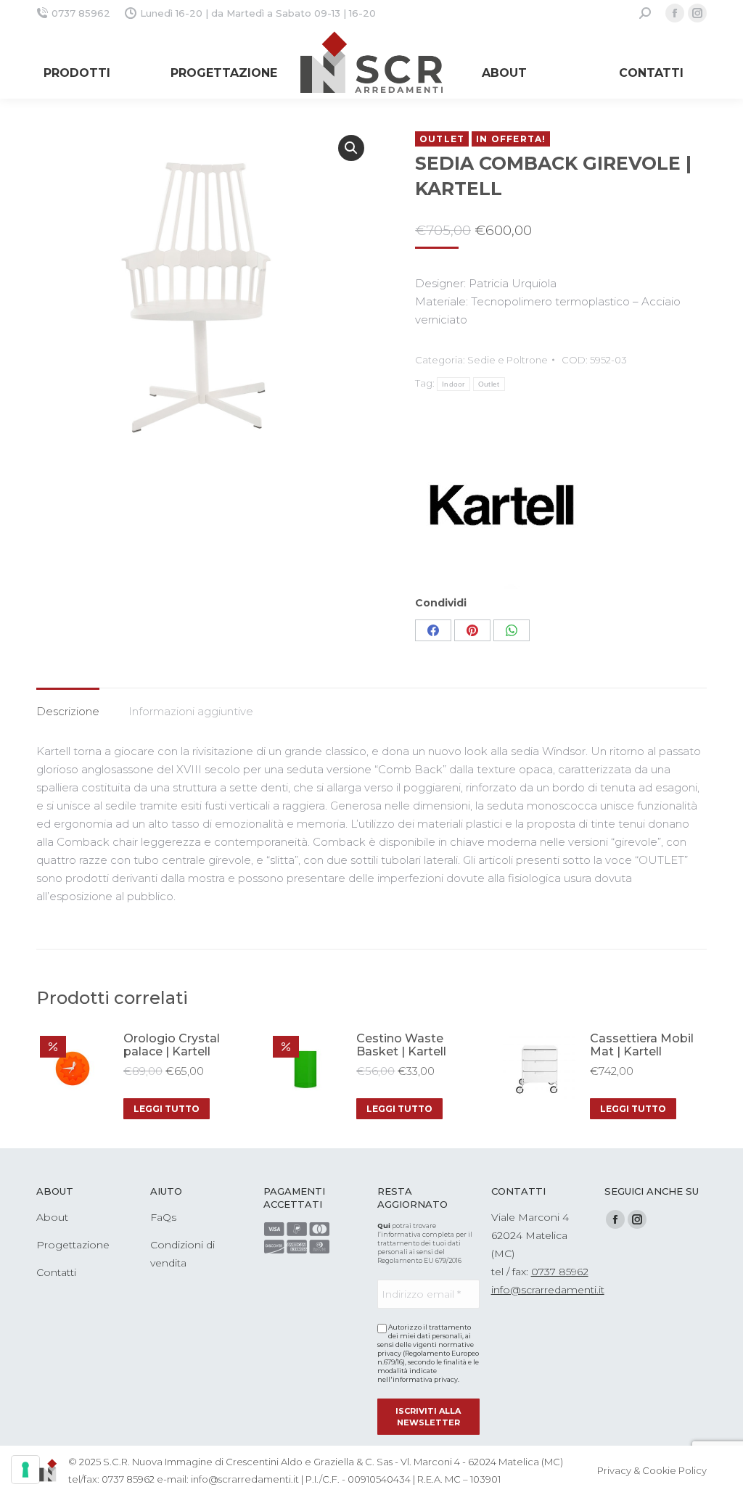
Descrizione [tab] (67, 711)
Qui (383, 1226)
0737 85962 (81, 13)
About (52, 1217)
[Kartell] (561, 506)
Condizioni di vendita (182, 1253)
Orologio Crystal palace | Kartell (171, 1045)
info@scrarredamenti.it (547, 1289)
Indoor (453, 384)
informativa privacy (425, 1379)
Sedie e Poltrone (507, 360)
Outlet (489, 384)
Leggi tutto (167, 1108)
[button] (351, 148)
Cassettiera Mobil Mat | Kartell (642, 1045)
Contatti (56, 1272)
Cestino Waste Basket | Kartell (401, 1045)
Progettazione (73, 1244)
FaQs (163, 1217)
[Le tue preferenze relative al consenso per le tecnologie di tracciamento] (25, 1469)
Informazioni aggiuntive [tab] (190, 711)
